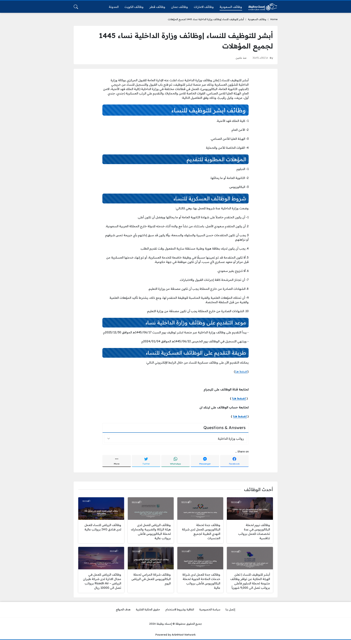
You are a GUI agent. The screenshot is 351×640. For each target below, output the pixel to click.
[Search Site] (75, 6)
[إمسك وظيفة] (262, 7)
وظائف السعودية (257, 19)
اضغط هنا (241, 371)
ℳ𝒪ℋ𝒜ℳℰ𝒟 (260, 57)
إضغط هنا (239, 398)
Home (274, 19)
